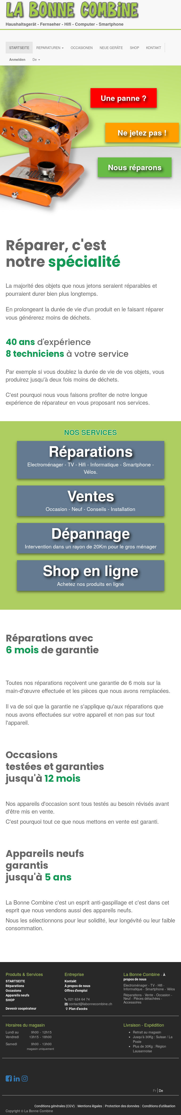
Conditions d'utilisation (158, 1106)
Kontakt (70, 981)
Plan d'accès (78, 1009)
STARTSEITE (15, 981)
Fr (154, 1090)
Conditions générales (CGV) (54, 1106)
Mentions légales (90, 1106)
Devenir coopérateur (21, 1008)
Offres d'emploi (76, 990)
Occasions (13, 990)
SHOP (10, 1000)
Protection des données (122, 1106)
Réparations (15, 986)
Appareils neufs (17, 995)
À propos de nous (77, 986)
